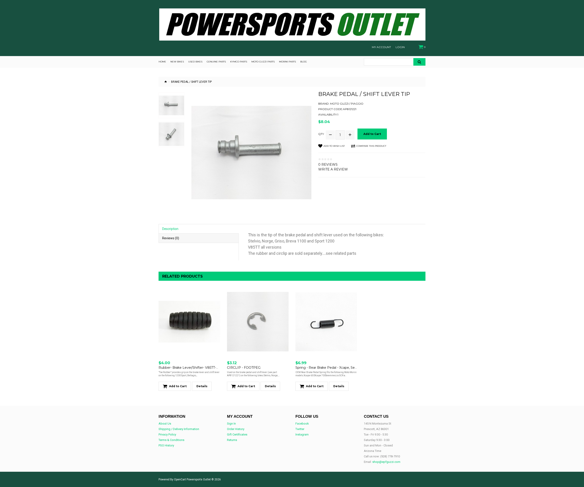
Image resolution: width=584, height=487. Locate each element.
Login (400, 47)
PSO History (166, 445)
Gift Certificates (237, 434)
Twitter (299, 429)
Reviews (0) (170, 238)
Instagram (302, 434)
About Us (165, 423)
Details (201, 386)
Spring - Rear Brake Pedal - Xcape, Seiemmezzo (333, 368)
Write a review (333, 169)
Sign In (231, 423)
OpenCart (180, 479)
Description (170, 229)
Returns (232, 440)
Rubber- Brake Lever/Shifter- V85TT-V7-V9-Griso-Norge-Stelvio (208, 368)
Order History (235, 429)
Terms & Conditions (171, 440)
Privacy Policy (167, 434)
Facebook (302, 423)
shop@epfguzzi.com (386, 462)
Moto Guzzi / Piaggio (346, 103)
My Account (381, 47)
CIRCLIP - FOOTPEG (244, 368)
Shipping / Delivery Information (179, 429)
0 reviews (328, 164)
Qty (321, 134)
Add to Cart (372, 134)
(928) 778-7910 (390, 456)
